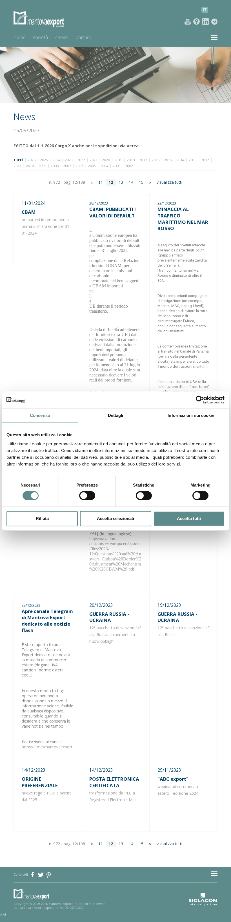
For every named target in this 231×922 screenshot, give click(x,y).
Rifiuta (42, 518)
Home (20, 37)
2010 (30, 165)
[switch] (87, 495)
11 (100, 182)
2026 (31, 160)
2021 (93, 160)
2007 (67, 165)
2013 (193, 160)
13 (121, 182)
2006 (79, 165)
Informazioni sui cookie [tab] (191, 415)
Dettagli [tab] (115, 415)
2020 (106, 160)
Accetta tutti (189, 518)
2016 (155, 160)
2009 (42, 165)
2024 (56, 160)
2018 (131, 160)
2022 (81, 160)
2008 (55, 165)
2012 (205, 160)
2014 (180, 160)
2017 (143, 160)
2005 (92, 165)
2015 (168, 160)
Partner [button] (83, 37)
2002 (129, 165)
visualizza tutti (169, 182)
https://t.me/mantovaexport (47, 747)
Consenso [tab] (40, 415)
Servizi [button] (61, 37)
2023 (69, 160)
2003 (117, 165)
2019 (118, 160)
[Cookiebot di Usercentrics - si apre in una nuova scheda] (200, 400)
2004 (104, 165)
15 (141, 182)
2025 (44, 160)
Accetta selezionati (115, 518)
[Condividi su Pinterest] (48, 874)
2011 (17, 165)
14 (131, 182)
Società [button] (40, 37)
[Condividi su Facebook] (33, 874)
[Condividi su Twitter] (41, 874)
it (205, 9)
